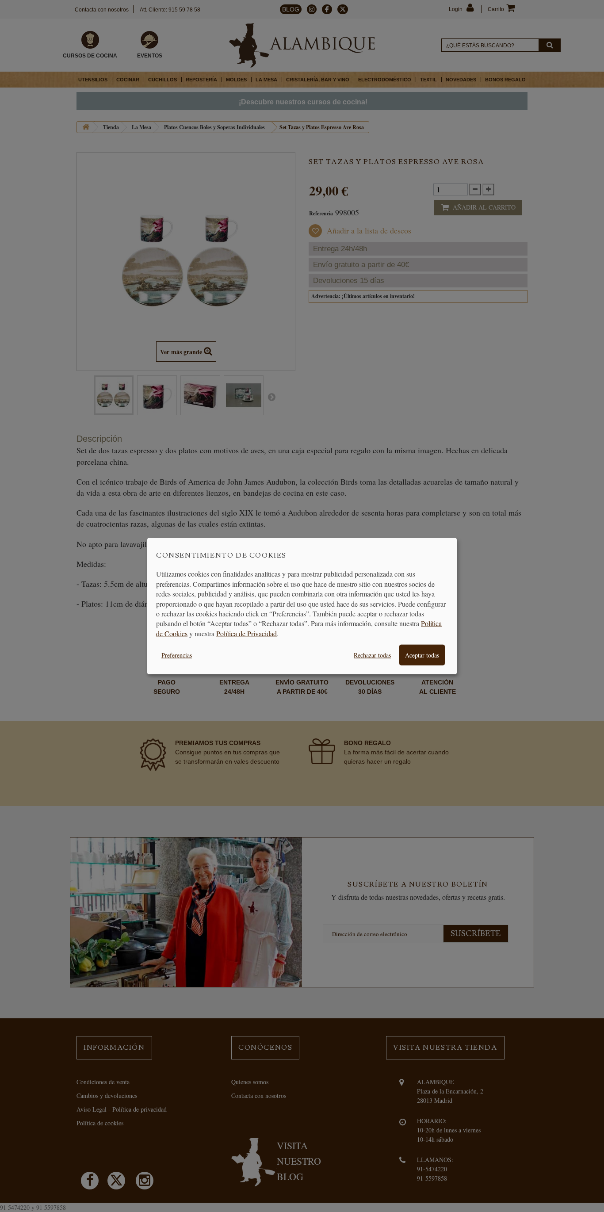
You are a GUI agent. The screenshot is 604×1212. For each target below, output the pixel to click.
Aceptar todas (422, 655)
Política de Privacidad (246, 633)
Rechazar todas (372, 655)
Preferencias (176, 655)
